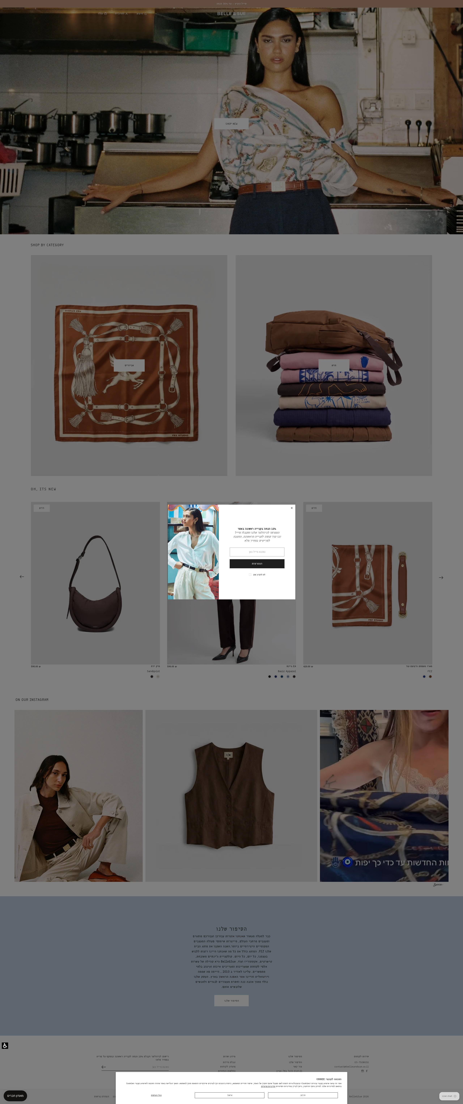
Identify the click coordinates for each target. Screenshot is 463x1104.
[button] (5, 1045)
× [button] (291, 508)
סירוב (302, 1095)
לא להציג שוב (259, 575)
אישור (229, 1095)
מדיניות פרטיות (268, 1086)
